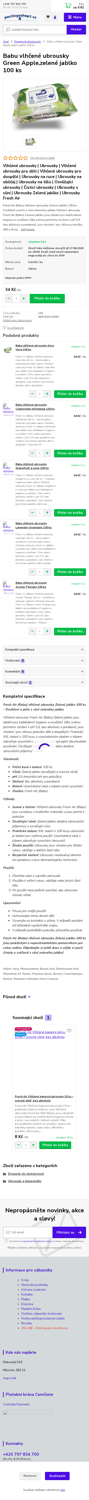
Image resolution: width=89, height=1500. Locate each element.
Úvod (6, 41)
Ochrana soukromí (33, 1290)
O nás (25, 1280)
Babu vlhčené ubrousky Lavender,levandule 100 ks (34, 525)
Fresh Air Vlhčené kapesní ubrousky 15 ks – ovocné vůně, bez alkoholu (44, 1098)
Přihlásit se (66, 1232)
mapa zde (9, 1378)
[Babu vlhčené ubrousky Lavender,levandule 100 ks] (8, 527)
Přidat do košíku (47, 298)
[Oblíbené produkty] (48, 16)
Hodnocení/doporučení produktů (43, 1318)
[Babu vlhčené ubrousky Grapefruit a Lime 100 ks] (8, 468)
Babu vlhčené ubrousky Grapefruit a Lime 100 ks (32, 466)
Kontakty (27, 1295)
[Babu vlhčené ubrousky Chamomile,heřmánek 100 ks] (8, 409)
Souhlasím (57, 1476)
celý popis (28, 229)
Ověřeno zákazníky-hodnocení (41, 1314)
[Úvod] (20, 17)
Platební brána (31, 1309)
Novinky (26, 1323)
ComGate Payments (16, 1404)
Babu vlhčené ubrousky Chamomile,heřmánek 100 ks (35, 407)
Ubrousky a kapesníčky (24, 1181)
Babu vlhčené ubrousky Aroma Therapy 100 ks (31, 585)
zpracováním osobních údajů (37, 1241)
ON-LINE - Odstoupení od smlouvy (44, 1328)
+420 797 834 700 (14, 4)
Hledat (76, 29)
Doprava (27, 1304)
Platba (25, 1299)
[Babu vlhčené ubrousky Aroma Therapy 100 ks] (8, 587)
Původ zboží (14, 997)
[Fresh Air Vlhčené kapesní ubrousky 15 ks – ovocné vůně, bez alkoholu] (44, 1059)
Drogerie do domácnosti (27, 41)
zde (62, 1490)
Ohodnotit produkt (42, 158)
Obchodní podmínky (34, 1285)
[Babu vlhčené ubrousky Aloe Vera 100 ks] (8, 350)
